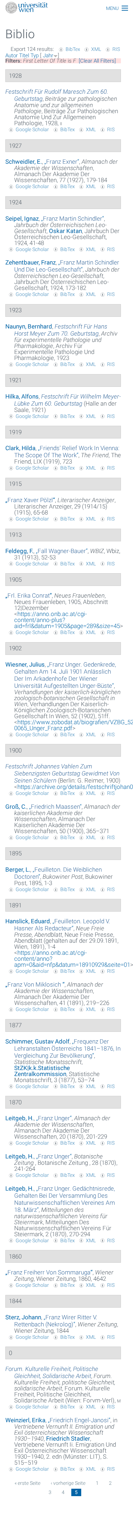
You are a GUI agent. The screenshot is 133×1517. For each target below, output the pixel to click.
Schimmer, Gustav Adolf (37, 1041)
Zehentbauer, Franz (30, 262)
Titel (24, 55)
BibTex (73, 49)
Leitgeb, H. (19, 1118)
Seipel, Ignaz (22, 218)
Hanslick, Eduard (27, 921)
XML (96, 49)
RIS (116, 49)
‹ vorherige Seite (68, 1483)
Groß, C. (16, 806)
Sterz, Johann (23, 1317)
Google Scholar (32, 129)
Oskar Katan (65, 230)
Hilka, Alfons (22, 396)
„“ (61, 161)
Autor (11, 55)
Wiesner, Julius (25, 664)
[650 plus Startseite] (66, 8)
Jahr (48, 55)
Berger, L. (17, 869)
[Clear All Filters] (97, 61)
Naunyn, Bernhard (28, 326)
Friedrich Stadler (68, 1438)
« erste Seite (27, 1483)
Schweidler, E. (23, 161)
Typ (35, 55)
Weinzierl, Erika (25, 1420)
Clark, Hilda (20, 448)
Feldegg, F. (19, 550)
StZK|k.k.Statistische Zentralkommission (42, 1070)
